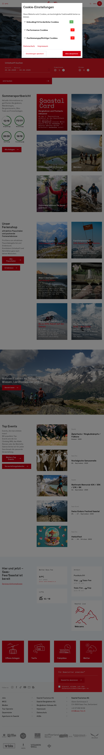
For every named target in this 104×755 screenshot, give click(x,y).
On (72, 22)
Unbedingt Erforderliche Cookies (43, 21)
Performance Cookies (37, 29)
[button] (72, 21)
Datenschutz (29, 46)
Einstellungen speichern (35, 54)
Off (73, 30)
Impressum (42, 46)
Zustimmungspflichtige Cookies (42, 37)
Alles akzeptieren (71, 54)
